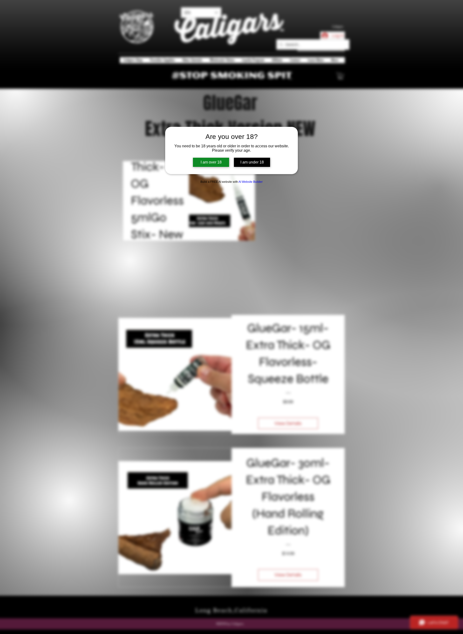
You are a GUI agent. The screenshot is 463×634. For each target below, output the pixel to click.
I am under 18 (252, 162)
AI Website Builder (250, 182)
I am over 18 (211, 162)
